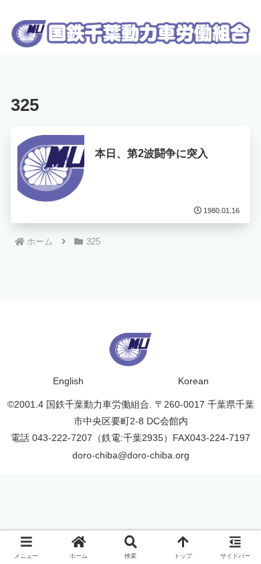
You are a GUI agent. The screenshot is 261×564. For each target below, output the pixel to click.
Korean (193, 381)
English (68, 381)
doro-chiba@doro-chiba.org (130, 455)
